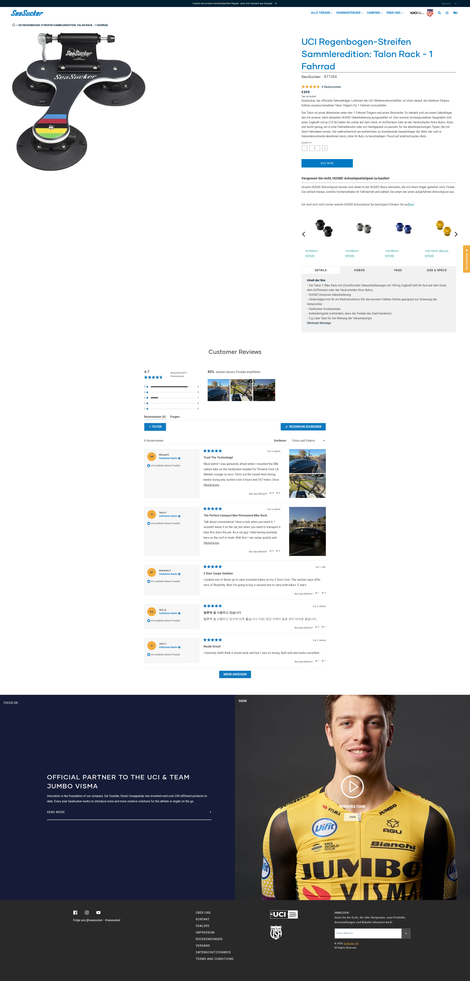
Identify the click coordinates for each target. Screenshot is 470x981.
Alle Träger (321, 12)
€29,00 (310, 256)
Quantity (306, 143)
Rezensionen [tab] (155, 417)
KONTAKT (203, 919)
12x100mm (352, 251)
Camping (374, 12)
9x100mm (311, 251)
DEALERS (202, 926)
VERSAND (203, 945)
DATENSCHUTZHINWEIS (213, 952)
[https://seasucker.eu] (14, 25)
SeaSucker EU (351, 943)
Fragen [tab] (175, 417)
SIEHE (352, 817)
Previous (303, 234)
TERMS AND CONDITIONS (215, 959)
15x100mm (392, 251)
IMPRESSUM (205, 932)
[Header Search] (440, 12)
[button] (454, 13)
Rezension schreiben (307, 428)
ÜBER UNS (203, 912)
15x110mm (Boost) (436, 251)
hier (410, 204)
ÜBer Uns (393, 12)
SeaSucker (311, 76)
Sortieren (280, 440)
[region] (242, 390)
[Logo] (28, 13)
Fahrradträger (348, 12)
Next (456, 234)
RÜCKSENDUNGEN (209, 939)
